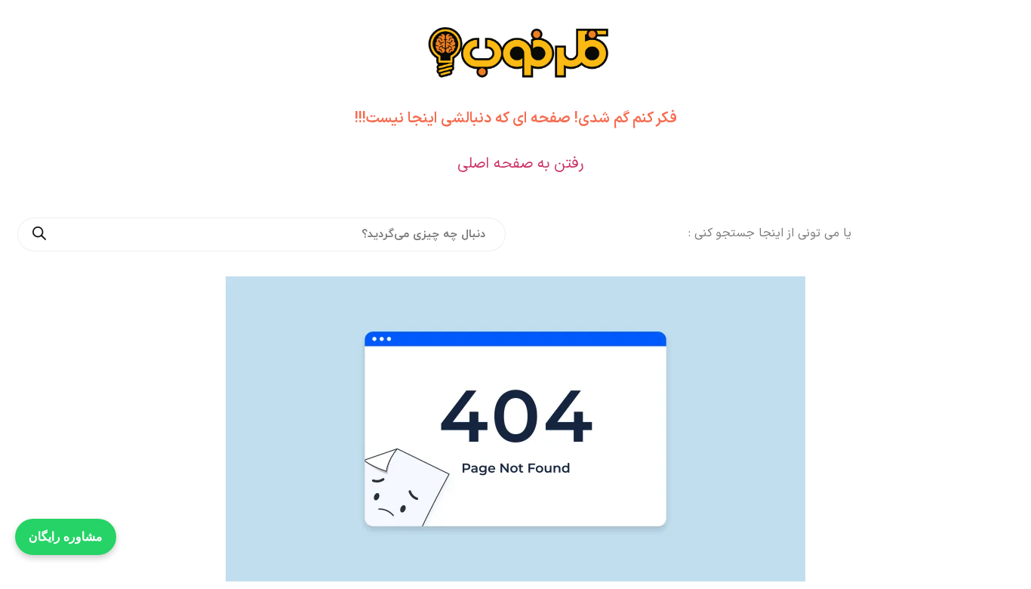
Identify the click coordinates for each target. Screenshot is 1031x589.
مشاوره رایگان (66, 536)
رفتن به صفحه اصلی (520, 164)
